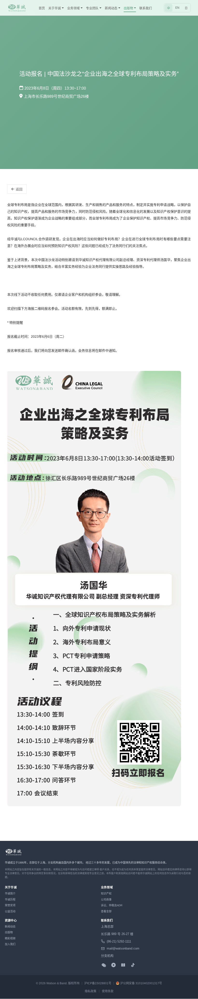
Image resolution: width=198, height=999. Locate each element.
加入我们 (10, 944)
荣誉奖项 (10, 905)
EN (177, 7)
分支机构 (107, 955)
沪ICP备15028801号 (97, 983)
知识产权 (106, 893)
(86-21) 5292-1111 (119, 941)
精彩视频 (10, 938)
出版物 (9, 932)
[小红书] (123, 965)
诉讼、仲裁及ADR (111, 905)
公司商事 (106, 899)
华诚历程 (10, 899)
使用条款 (107, 991)
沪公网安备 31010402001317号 (141, 983)
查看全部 (106, 911)
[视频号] (113, 965)
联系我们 (145, 8)
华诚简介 (10, 893)
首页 (42, 8)
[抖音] (133, 965)
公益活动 (10, 911)
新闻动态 (10, 926)
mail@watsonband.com (123, 948)
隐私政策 (90, 991)
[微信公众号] (104, 965)
